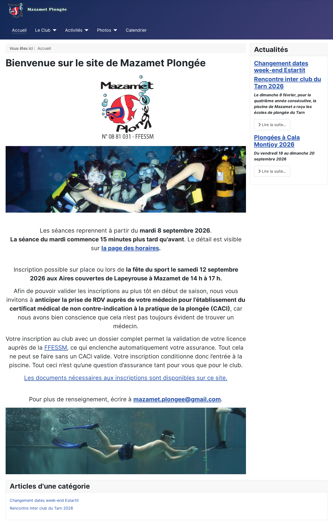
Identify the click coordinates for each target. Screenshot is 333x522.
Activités (73, 30)
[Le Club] (53, 30)
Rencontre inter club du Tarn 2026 (287, 83)
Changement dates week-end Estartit (281, 67)
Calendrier (136, 30)
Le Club (42, 30)
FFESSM (55, 347)
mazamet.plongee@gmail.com (177, 399)
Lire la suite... (273, 124)
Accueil (19, 30)
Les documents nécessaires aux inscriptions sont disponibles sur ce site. (125, 377)
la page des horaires (130, 248)
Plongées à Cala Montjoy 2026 (277, 141)
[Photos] (114, 30)
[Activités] (85, 30)
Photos (104, 30)
